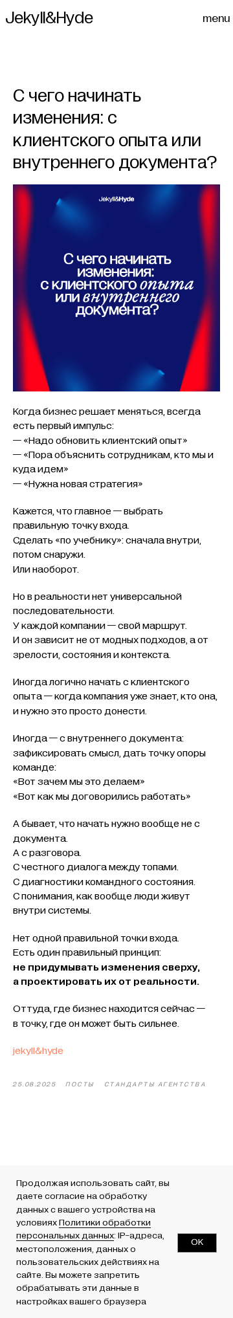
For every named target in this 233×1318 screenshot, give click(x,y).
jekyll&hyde (38, 1051)
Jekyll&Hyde (49, 18)
